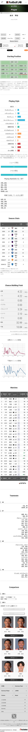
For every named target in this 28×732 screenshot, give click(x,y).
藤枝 (16, 228)
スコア (15, 394)
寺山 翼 (25, 562)
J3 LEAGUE (3, 705)
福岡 (10, 474)
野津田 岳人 (4, 191)
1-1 (16, 407)
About (16, 695)
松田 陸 (3, 199)
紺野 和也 (24, 566)
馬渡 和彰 (4, 185)
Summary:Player (5, 690)
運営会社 (21, 720)
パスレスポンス (9, 123)
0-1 (16, 426)
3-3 (16, 453)
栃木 (10, 401)
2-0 (16, 404)
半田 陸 (3, 208)
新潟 (10, 445)
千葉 (10, 404)
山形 (10, 417)
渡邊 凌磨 (24, 561)
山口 (16, 260)
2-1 (16, 461)
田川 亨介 (24, 577)
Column (3, 695)
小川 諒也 (24, 519)
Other (2, 711)
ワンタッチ (9, 110)
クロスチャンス (9, 133)
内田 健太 (4, 183)
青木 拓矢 (24, 559)
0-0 (16, 415)
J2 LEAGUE (3, 702)
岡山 (10, 426)
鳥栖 (10, 455)
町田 (16, 249)
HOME (2, 686)
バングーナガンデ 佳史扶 (20, 536)
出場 (21, 224)
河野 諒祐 (4, 203)
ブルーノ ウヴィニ (22, 518)
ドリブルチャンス (9, 130)
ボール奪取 (11, 150)
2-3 (16, 458)
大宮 (10, 415)
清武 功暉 (4, 189)
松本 (10, 412)
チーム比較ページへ (14, 609)
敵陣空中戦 (11, 127)
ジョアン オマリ (22, 528)
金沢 (10, 420)
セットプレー (9, 120)
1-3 (16, 412)
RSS (26, 50)
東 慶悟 (25, 550)
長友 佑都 (24, 537)
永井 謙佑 (24, 575)
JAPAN (16, 690)
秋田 (16, 231)
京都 (10, 409)
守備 (12, 147)
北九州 (10, 407)
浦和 (10, 469)
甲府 (10, 431)
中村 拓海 (24, 521)
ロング (10, 116)
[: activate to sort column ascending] (7, 224)
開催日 (5, 394)
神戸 (10, 463)
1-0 (16, 401)
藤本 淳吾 (4, 187)
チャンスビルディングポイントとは (18, 331)
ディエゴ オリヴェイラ (20, 573)
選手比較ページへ (14, 613)
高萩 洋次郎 (23, 548)
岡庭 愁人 (24, 534)
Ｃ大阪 (10, 453)
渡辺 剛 (25, 516)
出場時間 (22, 394)
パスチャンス (10, 137)
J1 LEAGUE (3, 699)
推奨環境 (7, 720)
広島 (10, 472)
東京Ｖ (10, 436)
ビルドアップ (10, 140)
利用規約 (2, 720)
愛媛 (10, 450)
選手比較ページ (14, 635)
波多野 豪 (24, 507)
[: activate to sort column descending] (2, 224)
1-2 (16, 399)
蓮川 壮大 (24, 523)
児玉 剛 (25, 505)
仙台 (10, 461)
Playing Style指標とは (8, 157)
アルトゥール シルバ (21, 544)
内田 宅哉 (24, 552)
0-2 (16, 445)
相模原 (10, 447)
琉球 (10, 439)
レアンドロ (24, 557)
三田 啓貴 (24, 546)
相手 (9, 394)
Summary (3, 708)
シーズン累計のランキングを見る (19, 334)
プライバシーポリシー (13, 720)
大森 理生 (24, 530)
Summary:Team (19, 686)
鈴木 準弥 (24, 525)
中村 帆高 (24, 532)
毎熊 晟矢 (4, 205)
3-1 (16, 450)
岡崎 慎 (25, 527)
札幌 (10, 458)
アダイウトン (23, 553)
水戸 (10, 423)
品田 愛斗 (24, 555)
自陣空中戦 (11, 143)
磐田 (10, 428)
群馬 (10, 399)
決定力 (12, 106)
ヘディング (9, 113)
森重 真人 (24, 514)
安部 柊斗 (24, 564)
